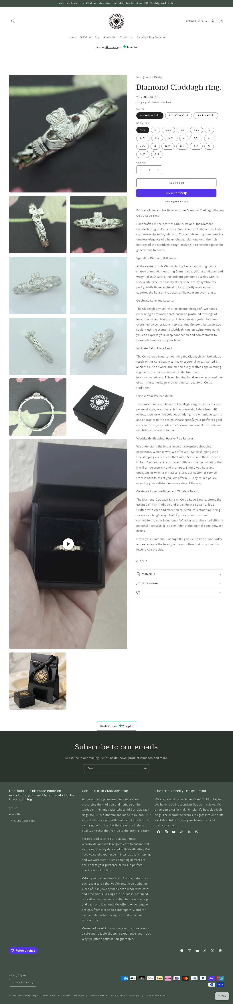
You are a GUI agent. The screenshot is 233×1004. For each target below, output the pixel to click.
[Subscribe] (145, 768)
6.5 (157, 138)
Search (13, 807)
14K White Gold (178, 115)
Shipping (141, 102)
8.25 (168, 146)
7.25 (196, 138)
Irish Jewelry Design (28, 996)
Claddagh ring (20, 799)
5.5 (183, 129)
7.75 (142, 146)
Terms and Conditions (22, 820)
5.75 (196, 129)
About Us (14, 814)
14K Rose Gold (206, 115)
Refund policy (80, 995)
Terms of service (99, 995)
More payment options (176, 201)
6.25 (143, 138)
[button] (13, 21)
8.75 (196, 146)
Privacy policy (118, 995)
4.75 (142, 129)
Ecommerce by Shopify (58, 996)
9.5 (157, 154)
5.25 (168, 129)
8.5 (182, 146)
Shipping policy (136, 995)
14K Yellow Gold (150, 115)
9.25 (143, 154)
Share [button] (143, 560)
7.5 (210, 138)
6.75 (171, 138)
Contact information (156, 995)
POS (40, 996)
